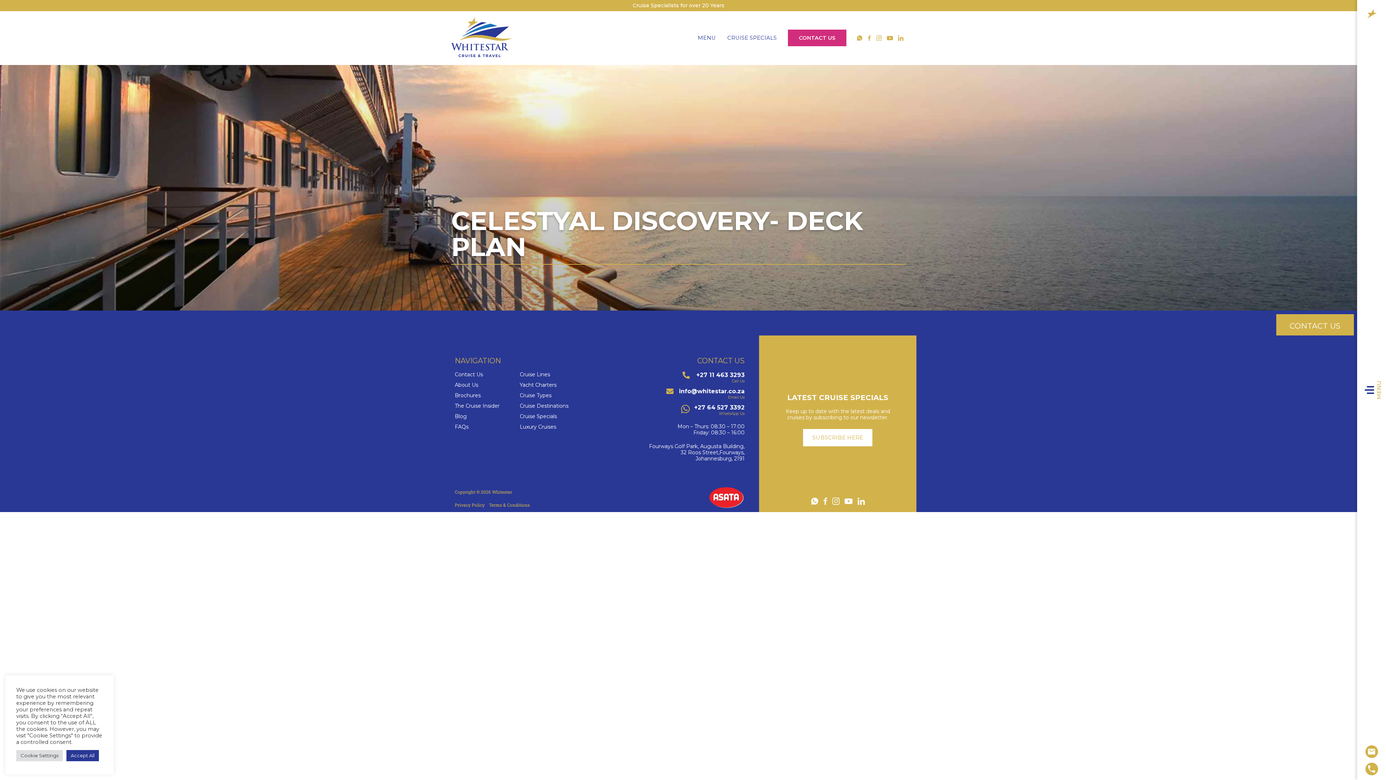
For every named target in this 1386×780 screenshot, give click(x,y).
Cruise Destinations (544, 406)
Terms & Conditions (509, 504)
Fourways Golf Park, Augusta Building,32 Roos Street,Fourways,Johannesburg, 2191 (697, 452)
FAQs (461, 427)
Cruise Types (536, 396)
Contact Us (817, 38)
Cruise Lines (535, 375)
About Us (466, 385)
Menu (1379, 390)
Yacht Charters (538, 385)
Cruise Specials (752, 38)
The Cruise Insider (477, 406)
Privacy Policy (470, 504)
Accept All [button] (83, 755)
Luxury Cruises (538, 427)
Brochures (468, 396)
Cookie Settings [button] (39, 755)
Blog (461, 416)
